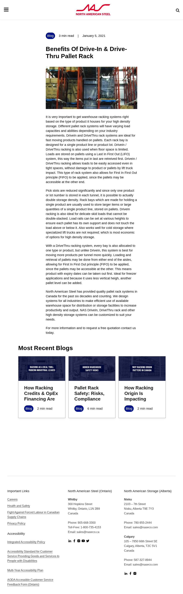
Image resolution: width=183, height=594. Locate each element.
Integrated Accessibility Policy (26, 542)
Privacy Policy (16, 523)
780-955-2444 (143, 522)
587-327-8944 (143, 559)
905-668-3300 (87, 522)
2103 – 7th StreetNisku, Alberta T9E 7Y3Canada (139, 509)
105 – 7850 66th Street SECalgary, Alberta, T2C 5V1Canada (140, 546)
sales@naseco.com (145, 527)
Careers (12, 499)
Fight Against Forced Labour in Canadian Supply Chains (33, 514)
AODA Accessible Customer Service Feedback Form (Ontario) (30, 582)
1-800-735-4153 (91, 527)
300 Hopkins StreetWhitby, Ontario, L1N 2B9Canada (84, 509)
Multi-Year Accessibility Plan (25, 570)
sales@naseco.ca (88, 532)
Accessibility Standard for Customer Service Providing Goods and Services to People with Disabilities (33, 556)
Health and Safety (18, 505)
